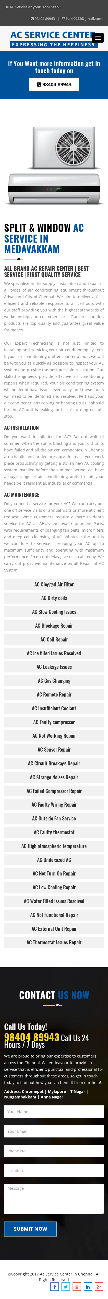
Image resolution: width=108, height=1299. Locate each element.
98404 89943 (56, 84)
